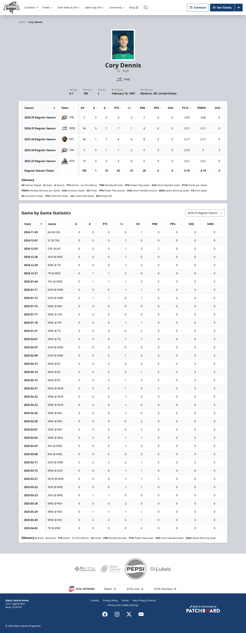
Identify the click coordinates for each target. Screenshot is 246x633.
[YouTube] (141, 614)
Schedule (29, 7)
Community (115, 7)
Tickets (46, 7)
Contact (94, 600)
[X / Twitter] (129, 614)
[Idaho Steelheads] (11, 7)
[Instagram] (117, 614)
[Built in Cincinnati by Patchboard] (203, 609)
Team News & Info (67, 7)
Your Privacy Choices (144, 600)
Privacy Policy (110, 600)
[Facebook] (105, 614)
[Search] (146, 7)
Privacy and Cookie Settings (123, 605)
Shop (132, 7)
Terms (125, 600)
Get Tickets (224, 7)
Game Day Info (93, 7)
